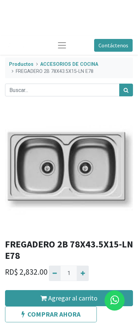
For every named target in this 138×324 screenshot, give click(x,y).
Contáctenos (113, 45)
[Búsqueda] (126, 90)
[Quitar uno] (55, 273)
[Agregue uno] (82, 273)
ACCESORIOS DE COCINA (69, 64)
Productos (21, 64)
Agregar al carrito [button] (72, 298)
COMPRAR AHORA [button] (53, 314)
